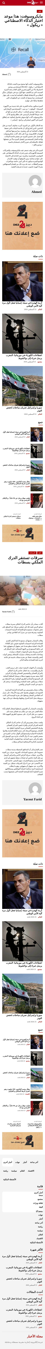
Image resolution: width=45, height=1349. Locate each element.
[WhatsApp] (40, 32)
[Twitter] (30, 32)
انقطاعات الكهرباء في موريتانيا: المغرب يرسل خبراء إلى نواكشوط (16, 449)
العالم (40, 309)
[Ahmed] (10, 74)
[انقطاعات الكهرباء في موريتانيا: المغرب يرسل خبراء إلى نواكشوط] (22, 334)
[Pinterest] (35, 32)
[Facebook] (25, 32)
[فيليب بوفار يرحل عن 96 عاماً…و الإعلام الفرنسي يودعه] (37, 500)
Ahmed (4, 74)
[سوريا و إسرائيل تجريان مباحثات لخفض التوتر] (22, 386)
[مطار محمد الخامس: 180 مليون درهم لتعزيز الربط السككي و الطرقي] (37, 484)
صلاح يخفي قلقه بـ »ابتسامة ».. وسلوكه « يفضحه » (35, 518)
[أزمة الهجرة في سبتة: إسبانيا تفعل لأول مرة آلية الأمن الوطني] (22, 281)
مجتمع (40, 362)
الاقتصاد (27, 486)
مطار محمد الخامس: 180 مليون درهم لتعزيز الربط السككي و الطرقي (17, 482)
